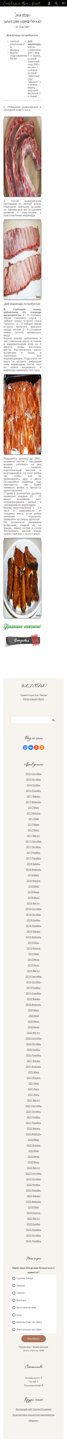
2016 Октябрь (33, 779)
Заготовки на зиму (26, 1307)
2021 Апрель (33, 1078)
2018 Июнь (33, 892)
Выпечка (21, 1300)
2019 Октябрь (33, 982)
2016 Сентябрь (34, 774)
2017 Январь (33, 796)
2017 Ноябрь (33, 852)
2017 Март (33, 807)
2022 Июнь (33, 1156)
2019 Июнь (33, 959)
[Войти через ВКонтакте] (30, 747)
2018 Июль (33, 897)
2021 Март (33, 1072)
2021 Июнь (33, 1089)
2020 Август (33, 1033)
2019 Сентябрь (34, 976)
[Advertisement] (54, 23)
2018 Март (33, 875)
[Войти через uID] (25, 747)
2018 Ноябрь (33, 920)
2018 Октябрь (33, 914)
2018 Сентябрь (34, 909)
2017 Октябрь (33, 847)
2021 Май (33, 1083)
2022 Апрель (33, 1145)
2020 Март (33, 1010)
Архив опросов (40, 1347)
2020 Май (33, 1016)
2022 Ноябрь (33, 1185)
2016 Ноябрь (33, 785)
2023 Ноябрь (33, 1224)
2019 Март (33, 942)
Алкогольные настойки (28, 1329)
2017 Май (33, 819)
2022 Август (33, 1168)
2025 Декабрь (33, 1241)
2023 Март (33, 1207)
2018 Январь (33, 864)
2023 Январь (33, 1196)
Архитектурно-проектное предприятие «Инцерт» (33, 1418)
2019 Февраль (33, 937)
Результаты (25, 1347)
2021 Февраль (33, 1066)
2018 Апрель (33, 881)
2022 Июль (33, 1162)
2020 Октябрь (33, 1044)
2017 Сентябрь (34, 841)
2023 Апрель (33, 1213)
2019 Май (33, 954)
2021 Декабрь (33, 1123)
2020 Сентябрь (34, 1038)
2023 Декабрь (33, 1230)
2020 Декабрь (33, 1055)
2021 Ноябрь (33, 1117)
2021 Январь (33, 1061)
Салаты (20, 1293)
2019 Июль (33, 965)
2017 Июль (33, 830)
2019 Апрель (33, 948)
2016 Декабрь (33, 790)
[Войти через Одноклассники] (41, 747)
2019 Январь (33, 931)
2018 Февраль (33, 869)
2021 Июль (33, 1094)
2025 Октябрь (33, 1235)
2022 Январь (33, 1128)
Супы (19, 1315)
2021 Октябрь (33, 1111)
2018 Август (33, 903)
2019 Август (33, 971)
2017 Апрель (33, 813)
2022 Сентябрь (34, 1173)
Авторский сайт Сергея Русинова (33, 1409)
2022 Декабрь (33, 1190)
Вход (41, 699)
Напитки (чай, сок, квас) (29, 1322)
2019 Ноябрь (33, 988)
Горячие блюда (24, 1278)
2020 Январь (33, 999)
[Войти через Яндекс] (36, 747)
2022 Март (33, 1139)
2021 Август (33, 1100)
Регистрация (30, 699)
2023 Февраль (33, 1201)
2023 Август (33, 1218)
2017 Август (33, 836)
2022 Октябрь (33, 1179)
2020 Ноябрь (33, 1049)
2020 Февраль (33, 1004)
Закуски (20, 1285)
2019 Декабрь (33, 993)
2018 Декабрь (33, 926)
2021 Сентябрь (34, 1106)
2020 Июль (33, 1027)
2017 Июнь (33, 824)
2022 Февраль (33, 1134)
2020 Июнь (33, 1021)
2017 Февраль (33, 802)
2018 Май (33, 886)
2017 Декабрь (33, 858)
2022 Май (33, 1151)
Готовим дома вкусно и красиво (21, 3)
